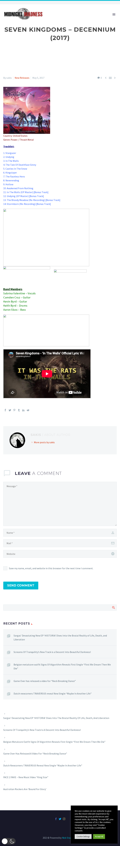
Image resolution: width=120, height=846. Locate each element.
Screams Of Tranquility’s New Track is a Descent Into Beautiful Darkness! (52, 652)
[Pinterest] (14, 410)
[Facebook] (5, 410)
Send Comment (20, 585)
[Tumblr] (19, 410)
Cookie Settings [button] (83, 836)
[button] (9, 841)
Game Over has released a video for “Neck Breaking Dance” (45, 681)
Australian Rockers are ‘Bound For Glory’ (24, 789)
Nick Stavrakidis (69, 837)
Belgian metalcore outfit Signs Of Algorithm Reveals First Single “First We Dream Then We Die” (62, 666)
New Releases (22, 77)
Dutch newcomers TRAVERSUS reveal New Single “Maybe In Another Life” (53, 693)
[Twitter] (10, 410)
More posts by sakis (44, 442)
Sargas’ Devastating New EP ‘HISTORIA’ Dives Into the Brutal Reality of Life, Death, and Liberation (60, 637)
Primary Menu (114, 14)
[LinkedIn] (23, 410)
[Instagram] (64, 819)
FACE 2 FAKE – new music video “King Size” (25, 777)
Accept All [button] (99, 836)
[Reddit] (28, 410)
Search (113, 607)
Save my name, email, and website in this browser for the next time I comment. (51, 568)
